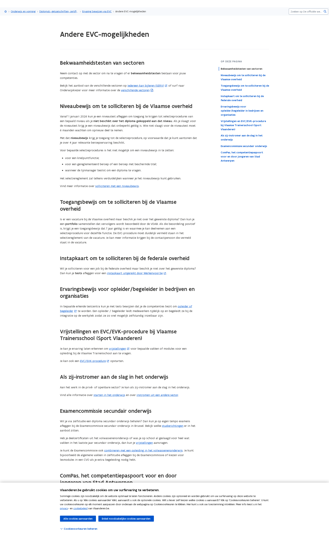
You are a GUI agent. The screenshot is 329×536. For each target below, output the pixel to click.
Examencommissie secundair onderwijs (244, 146)
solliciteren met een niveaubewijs (117, 186)
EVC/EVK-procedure (93, 361)
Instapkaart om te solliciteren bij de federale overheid (242, 98)
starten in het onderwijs (109, 395)
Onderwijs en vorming (23, 11)
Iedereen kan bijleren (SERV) (145, 85)
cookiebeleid (80, 508)
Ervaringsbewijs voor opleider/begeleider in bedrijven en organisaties (242, 110)
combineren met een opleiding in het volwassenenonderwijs (143, 450)
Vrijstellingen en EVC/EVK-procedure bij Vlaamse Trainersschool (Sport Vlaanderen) (243, 125)
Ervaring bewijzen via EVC (97, 11)
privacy (64, 508)
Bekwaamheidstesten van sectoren (241, 69)
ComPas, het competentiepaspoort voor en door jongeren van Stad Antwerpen (242, 156)
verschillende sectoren (135, 90)
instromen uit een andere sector (157, 395)
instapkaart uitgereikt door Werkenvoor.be (135, 273)
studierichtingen (172, 426)
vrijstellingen (117, 348)
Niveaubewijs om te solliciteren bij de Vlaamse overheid (243, 77)
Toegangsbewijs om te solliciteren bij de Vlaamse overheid (245, 87)
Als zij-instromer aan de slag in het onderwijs (242, 137)
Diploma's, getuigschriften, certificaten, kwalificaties (58, 11)
